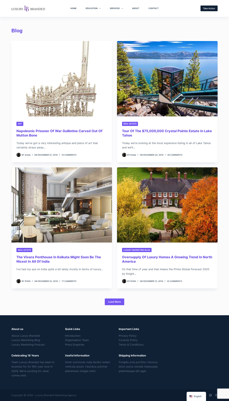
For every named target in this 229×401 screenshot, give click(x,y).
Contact (154, 8)
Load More (114, 301)
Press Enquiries (74, 344)
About (135, 8)
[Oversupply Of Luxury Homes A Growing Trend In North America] (167, 205)
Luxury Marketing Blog (136, 250)
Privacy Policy (128, 335)
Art (20, 123)
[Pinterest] (216, 395)
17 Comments (69, 281)
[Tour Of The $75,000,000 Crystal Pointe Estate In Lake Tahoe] (167, 78)
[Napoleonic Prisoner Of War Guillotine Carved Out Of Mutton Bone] (61, 78)
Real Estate (130, 123)
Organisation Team (77, 340)
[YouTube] (210, 395)
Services (115, 8)
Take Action (209, 8)
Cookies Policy (128, 340)
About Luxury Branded (25, 335)
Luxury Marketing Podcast (28, 344)
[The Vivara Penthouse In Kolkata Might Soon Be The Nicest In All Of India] (61, 205)
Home (73, 8)
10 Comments (69, 155)
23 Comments (174, 281)
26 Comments (174, 155)
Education (92, 8)
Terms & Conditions (131, 344)
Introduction (72, 335)
